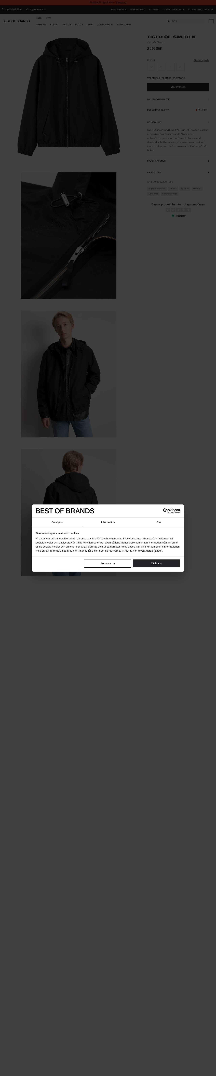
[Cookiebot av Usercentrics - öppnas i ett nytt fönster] (165, 510)
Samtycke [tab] (57, 522)
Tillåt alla (156, 563)
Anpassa (105, 563)
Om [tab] (158, 522)
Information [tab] (108, 522)
